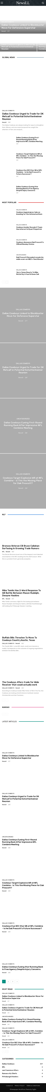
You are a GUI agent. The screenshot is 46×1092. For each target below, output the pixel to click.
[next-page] (7, 282)
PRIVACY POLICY (19, 1086)
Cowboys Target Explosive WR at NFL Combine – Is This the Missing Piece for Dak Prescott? (29, 156)
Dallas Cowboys (7, 22)
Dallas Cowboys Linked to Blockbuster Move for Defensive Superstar (20, 756)
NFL (3, 551)
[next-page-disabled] (7, 700)
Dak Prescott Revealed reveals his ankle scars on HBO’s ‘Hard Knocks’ (30, 258)
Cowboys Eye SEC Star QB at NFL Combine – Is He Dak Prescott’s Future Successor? (29, 172)
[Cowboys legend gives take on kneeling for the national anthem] (8, 212)
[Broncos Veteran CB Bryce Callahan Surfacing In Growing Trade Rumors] (23, 530)
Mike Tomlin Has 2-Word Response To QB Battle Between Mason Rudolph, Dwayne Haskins (21, 593)
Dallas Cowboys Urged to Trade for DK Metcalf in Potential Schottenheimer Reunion (23, 116)
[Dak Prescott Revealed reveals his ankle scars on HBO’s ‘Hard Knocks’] (8, 257)
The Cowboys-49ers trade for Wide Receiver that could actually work (20, 683)
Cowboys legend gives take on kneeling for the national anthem (29, 213)
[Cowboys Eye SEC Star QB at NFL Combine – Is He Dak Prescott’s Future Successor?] (8, 173)
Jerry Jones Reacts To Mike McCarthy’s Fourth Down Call (27, 273)
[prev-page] (3, 282)
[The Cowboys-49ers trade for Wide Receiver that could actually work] (23, 666)
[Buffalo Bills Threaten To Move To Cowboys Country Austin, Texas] (23, 622)
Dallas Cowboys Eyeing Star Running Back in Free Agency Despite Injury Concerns (27, 188)
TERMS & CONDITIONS (33, 1086)
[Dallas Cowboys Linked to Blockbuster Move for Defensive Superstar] (23, 20)
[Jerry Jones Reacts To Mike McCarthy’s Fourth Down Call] (8, 272)
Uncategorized (21, 254)
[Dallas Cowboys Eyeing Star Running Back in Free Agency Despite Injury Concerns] (8, 189)
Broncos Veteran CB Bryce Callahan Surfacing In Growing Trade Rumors (20, 547)
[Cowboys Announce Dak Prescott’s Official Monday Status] (8, 242)
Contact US (9, 1086)
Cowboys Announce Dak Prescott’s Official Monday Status (30, 243)
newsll (4, 122)
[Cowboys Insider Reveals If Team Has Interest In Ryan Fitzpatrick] (8, 227)
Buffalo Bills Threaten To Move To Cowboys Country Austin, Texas (19, 638)
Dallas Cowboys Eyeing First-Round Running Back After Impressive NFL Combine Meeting (29, 139)
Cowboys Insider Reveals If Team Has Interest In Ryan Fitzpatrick (29, 228)
